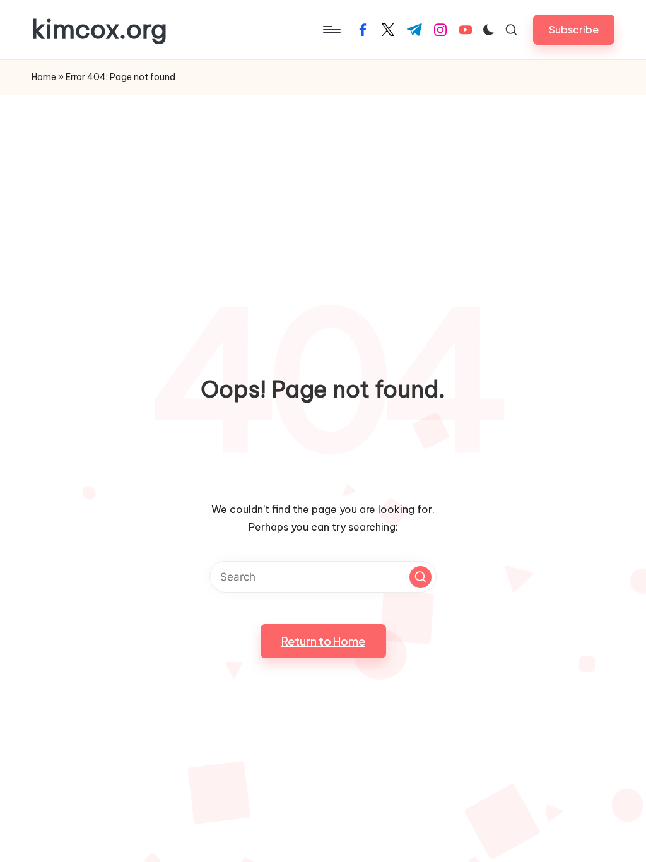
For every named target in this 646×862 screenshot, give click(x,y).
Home (44, 77)
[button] (573, 29)
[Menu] (331, 29)
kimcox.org (99, 30)
